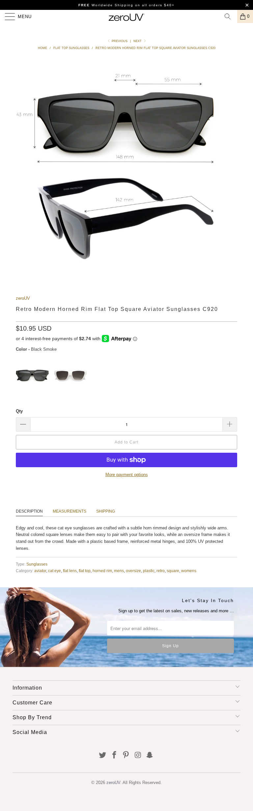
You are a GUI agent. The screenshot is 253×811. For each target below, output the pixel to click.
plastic (149, 571)
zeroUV (23, 298)
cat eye (54, 571)
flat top (85, 571)
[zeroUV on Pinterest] (126, 755)
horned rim (102, 571)
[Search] (230, 16)
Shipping (105, 511)
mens (119, 571)
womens (188, 571)
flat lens (70, 571)
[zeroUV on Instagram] (138, 755)
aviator (40, 571)
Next (138, 41)
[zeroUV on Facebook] (114, 755)
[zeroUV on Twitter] (103, 755)
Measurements (69, 511)
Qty (19, 411)
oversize (133, 571)
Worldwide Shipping (105, 5)
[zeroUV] (126, 16)
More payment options (126, 474)
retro (160, 571)
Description (29, 511)
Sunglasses (36, 564)
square (173, 571)
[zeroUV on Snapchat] (150, 755)
